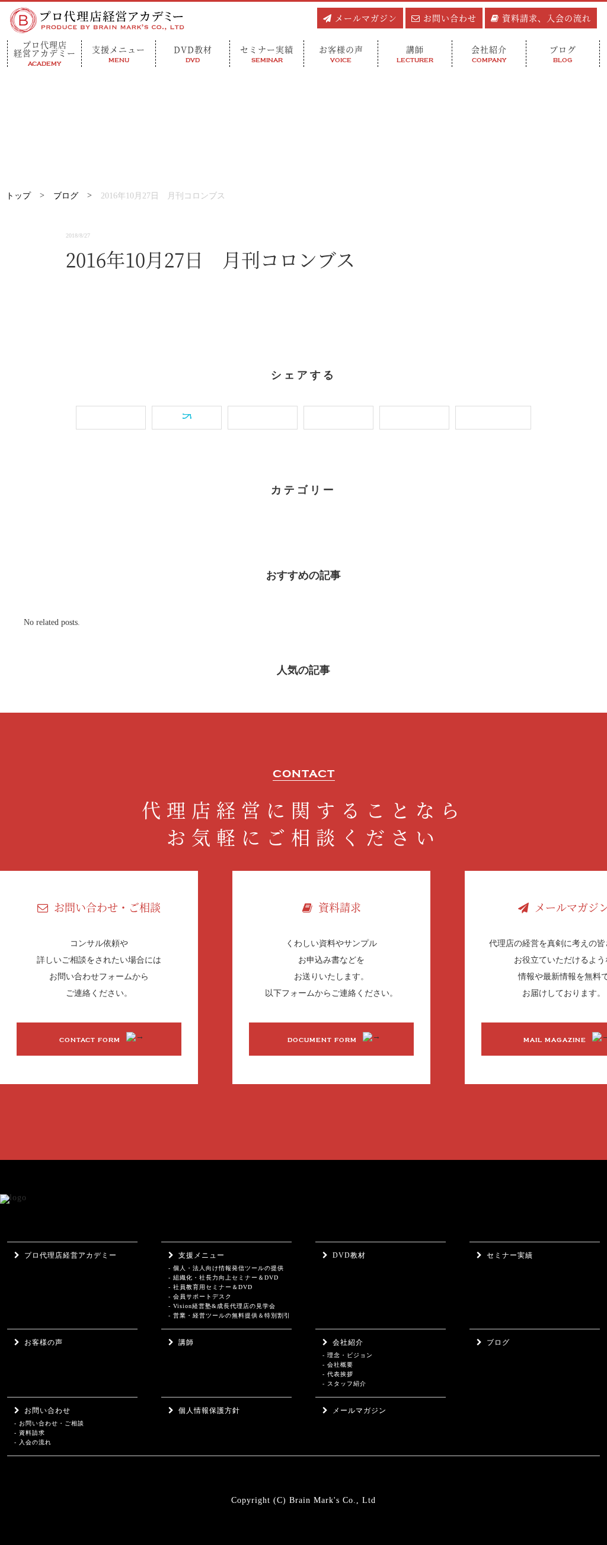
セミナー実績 (510, 1255)
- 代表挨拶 (337, 1374)
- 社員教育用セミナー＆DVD (210, 1287)
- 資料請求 (29, 1432)
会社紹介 (348, 1342)
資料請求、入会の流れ (546, 18)
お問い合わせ (450, 18)
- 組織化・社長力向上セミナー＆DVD (223, 1277)
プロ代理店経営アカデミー (70, 1255)
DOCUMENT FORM (322, 1040)
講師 (186, 1342)
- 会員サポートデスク (200, 1296)
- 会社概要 (337, 1364)
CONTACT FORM (89, 1040)
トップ (18, 195)
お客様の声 (43, 1342)
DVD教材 (349, 1255)
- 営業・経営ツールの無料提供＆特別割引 (229, 1315)
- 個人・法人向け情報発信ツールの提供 (226, 1268)
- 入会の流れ (33, 1442)
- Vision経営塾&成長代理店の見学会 (222, 1306)
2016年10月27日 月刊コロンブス (163, 195)
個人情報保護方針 (209, 1410)
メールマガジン (366, 18)
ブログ (65, 195)
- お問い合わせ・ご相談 (49, 1423)
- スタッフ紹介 (344, 1383)
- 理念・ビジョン (347, 1355)
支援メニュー (201, 1255)
